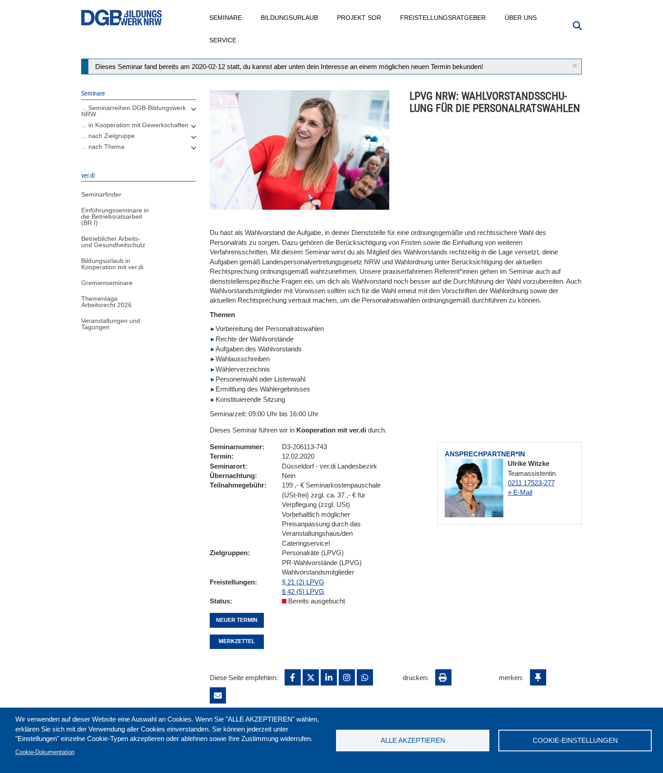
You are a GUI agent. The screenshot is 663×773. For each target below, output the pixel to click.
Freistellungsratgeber (443, 17)
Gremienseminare (107, 282)
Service (223, 40)
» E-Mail (520, 492)
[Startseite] (121, 18)
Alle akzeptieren (413, 740)
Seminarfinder (101, 194)
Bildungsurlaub (289, 17)
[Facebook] (293, 677)
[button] (574, 65)
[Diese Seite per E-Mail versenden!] (218, 695)
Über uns (521, 17)
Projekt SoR (359, 17)
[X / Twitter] (311, 677)
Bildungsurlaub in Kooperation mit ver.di (112, 264)
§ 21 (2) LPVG (303, 582)
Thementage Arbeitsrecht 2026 (106, 301)
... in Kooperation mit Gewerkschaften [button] (135, 125)
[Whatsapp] (365, 677)
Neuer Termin (237, 620)
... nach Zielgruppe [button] (108, 136)
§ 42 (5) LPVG (303, 591)
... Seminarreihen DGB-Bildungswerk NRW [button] (133, 111)
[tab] (138, 113)
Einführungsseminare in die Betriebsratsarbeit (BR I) (115, 216)
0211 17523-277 (531, 483)
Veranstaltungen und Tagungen (110, 324)
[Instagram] (347, 677)
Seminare (226, 17)
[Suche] (577, 24)
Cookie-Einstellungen (575, 740)
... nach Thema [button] (102, 146)
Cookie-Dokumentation (44, 752)
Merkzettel (237, 641)
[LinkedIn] (329, 677)
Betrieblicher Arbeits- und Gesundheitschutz (113, 241)
